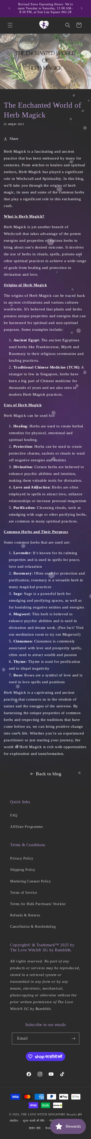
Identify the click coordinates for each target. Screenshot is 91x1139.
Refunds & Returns (25, 915)
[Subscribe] (73, 1038)
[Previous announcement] (9, 8)
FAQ (13, 815)
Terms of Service (23, 892)
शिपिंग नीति (34, 1128)
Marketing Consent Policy (30, 881)
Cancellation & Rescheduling (33, 926)
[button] (10, 25)
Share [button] (14, 139)
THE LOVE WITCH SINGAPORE (43, 1114)
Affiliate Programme (26, 827)
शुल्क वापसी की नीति (33, 1120)
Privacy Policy (21, 858)
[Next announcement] (81, 8)
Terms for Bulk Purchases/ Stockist (37, 904)
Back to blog (48, 773)
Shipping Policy (22, 870)
